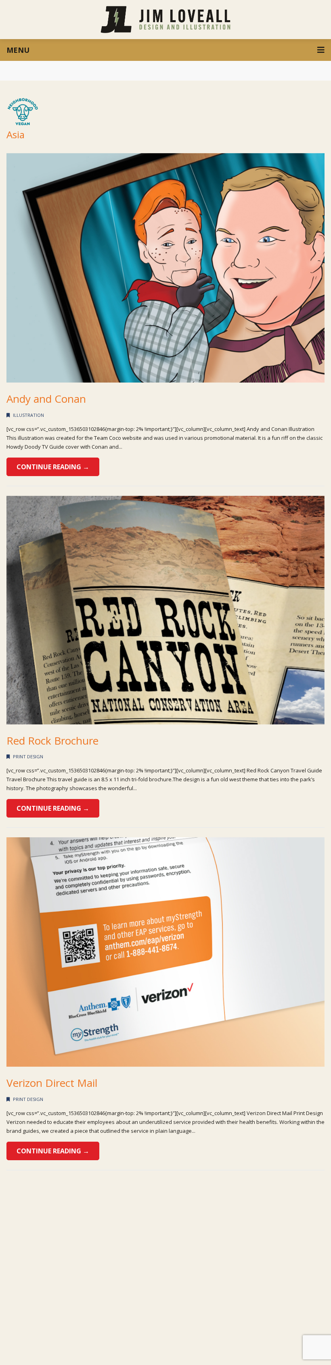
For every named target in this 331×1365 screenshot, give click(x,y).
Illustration (28, 415)
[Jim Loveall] (165, 19)
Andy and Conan (46, 398)
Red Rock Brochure (52, 740)
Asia (15, 134)
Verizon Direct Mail (51, 1083)
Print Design (28, 756)
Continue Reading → (53, 466)
